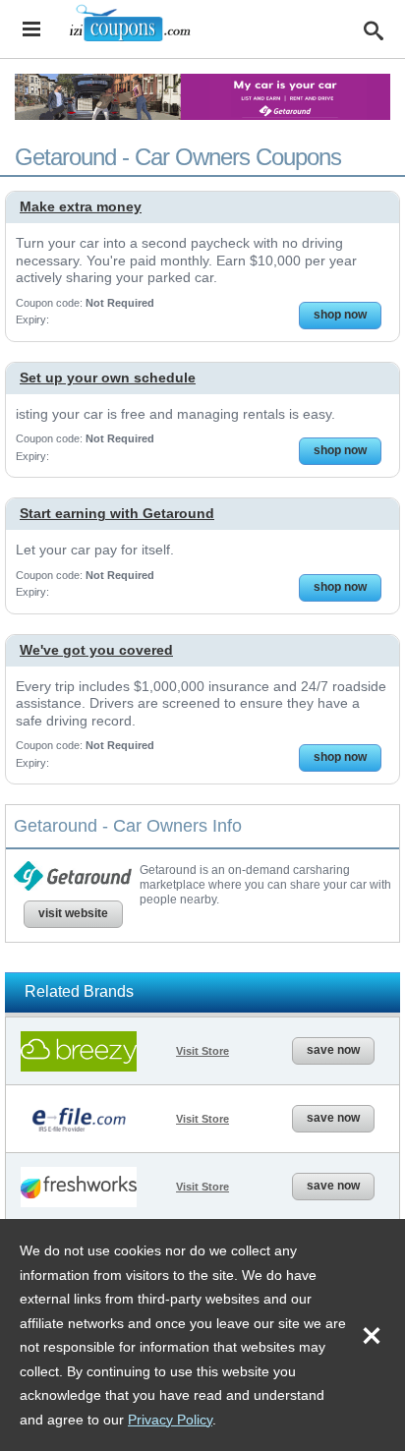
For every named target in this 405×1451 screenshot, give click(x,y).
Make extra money (81, 206)
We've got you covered (96, 650)
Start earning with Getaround (117, 513)
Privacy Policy (170, 1419)
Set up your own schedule (108, 377)
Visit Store (202, 1051)
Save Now (333, 1050)
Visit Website (73, 913)
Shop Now (340, 314)
